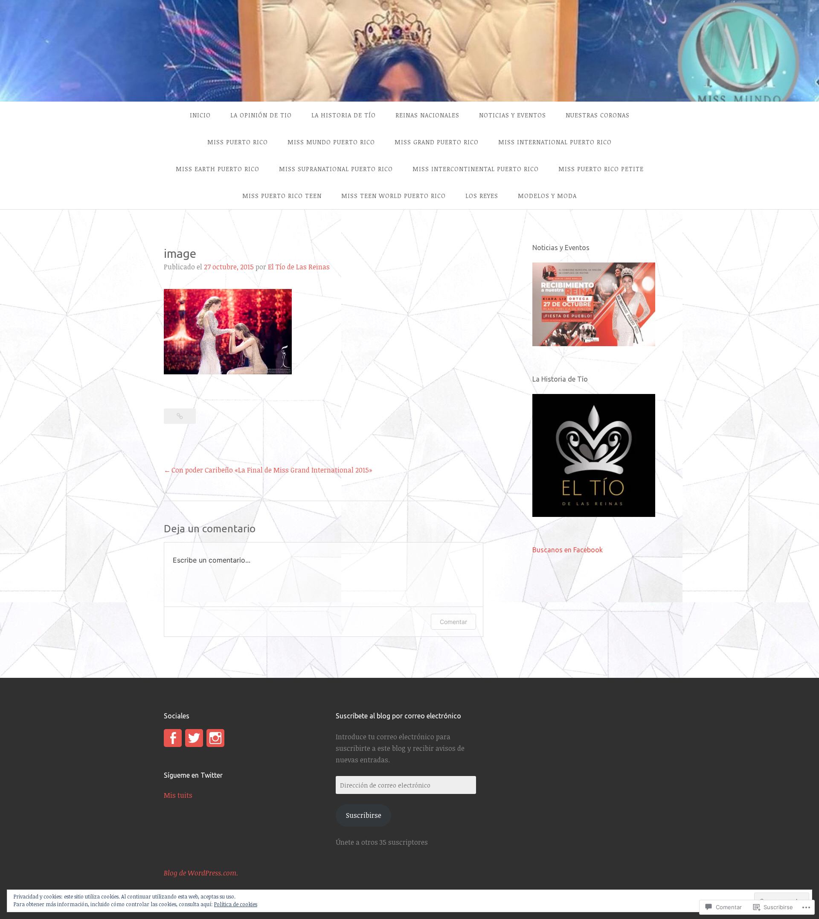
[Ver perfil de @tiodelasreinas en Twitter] (194, 738)
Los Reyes (481, 196)
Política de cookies (235, 904)
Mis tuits (178, 795)
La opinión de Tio (261, 115)
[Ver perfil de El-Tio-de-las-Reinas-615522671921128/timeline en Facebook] (173, 738)
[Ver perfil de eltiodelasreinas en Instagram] (215, 738)
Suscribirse (363, 815)
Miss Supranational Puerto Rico (336, 169)
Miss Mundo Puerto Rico (331, 142)
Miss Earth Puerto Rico (217, 169)
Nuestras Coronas (598, 115)
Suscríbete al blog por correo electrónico (398, 716)
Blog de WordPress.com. (201, 873)
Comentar (453, 621)
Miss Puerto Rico (237, 142)
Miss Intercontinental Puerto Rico (475, 169)
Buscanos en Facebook (567, 550)
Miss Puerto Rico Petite (601, 169)
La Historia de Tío (343, 115)
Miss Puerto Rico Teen (282, 196)
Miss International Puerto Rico (555, 142)
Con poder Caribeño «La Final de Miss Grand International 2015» (271, 470)
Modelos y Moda (547, 196)
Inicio (200, 115)
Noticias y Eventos (512, 115)
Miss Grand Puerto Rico (437, 142)
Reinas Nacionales (427, 115)
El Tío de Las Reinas (299, 266)
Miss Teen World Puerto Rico (393, 196)
